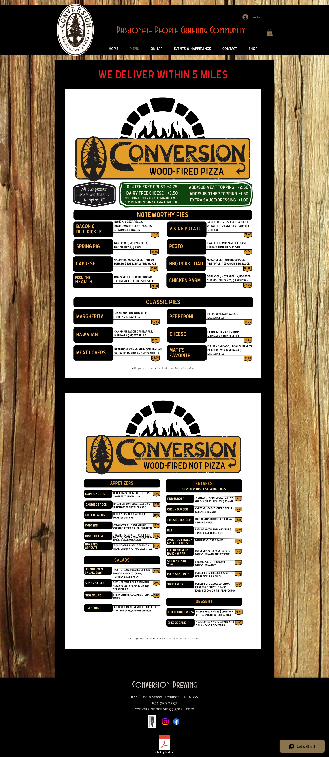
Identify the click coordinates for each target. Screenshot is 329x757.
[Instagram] (165, 721)
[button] (270, 32)
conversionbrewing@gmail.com (164, 709)
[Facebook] (176, 721)
